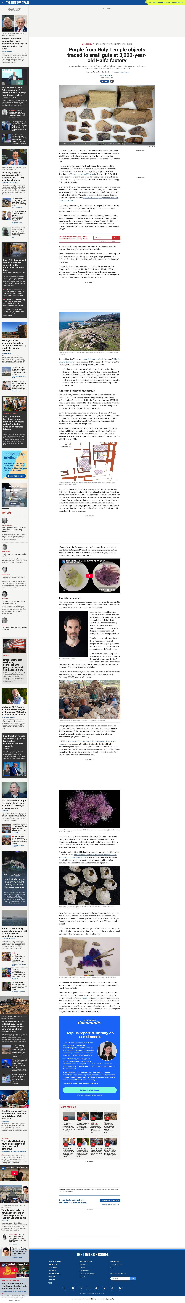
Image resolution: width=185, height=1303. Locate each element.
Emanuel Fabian (14, 182)
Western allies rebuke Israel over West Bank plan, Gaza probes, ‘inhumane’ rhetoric (19, 1078)
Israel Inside (69, 1189)
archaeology (77, 1189)
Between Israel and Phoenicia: (83, 174)
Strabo (84, 998)
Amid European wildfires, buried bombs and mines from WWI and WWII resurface (14, 1115)
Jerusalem (98, 1189)
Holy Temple (105, 1189)
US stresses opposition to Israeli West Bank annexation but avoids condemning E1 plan (109, 1127)
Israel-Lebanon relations (66, 1191)
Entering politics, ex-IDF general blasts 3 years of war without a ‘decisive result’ (19, 124)
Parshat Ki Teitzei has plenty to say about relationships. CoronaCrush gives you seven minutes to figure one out (14, 560)
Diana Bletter (15, 890)
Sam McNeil (6, 1121)
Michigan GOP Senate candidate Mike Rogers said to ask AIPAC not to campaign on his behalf (82, 1152)
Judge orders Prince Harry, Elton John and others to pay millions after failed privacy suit (110, 1151)
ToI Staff (13, 97)
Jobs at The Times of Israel (87, 1274)
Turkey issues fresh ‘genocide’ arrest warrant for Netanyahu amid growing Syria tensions (68, 1152)
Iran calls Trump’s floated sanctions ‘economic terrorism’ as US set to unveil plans (19, 986)
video (50, 1283)
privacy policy (83, 1264)
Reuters (15, 1069)
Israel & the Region (54, 1261)
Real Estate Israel (54, 1274)
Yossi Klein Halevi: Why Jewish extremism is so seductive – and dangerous (13, 1145)
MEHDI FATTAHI (17, 964)
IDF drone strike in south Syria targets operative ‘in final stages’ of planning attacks (19, 202)
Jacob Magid (6, 1031)
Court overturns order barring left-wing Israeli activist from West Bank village (13, 311)
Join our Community (157, 2)
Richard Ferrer (6, 574)
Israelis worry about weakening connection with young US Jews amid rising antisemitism (13, 665)
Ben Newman (5, 625)
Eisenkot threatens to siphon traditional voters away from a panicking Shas (17, 112)
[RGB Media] (94, 1299)
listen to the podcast (17, 476)
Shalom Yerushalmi (14, 117)
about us (82, 1267)
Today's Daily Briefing (14, 455)
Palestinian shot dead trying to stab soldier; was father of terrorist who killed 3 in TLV (14, 301)
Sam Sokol (6, 97)
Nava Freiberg (13, 1244)
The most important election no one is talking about (13, 602)
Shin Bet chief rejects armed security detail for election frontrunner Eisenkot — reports (14, 741)
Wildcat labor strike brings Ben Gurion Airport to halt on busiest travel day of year (19, 840)
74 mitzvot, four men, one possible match (14, 555)
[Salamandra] (109, 1299)
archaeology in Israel (88, 1189)
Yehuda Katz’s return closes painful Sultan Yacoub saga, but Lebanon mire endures (17, 1238)
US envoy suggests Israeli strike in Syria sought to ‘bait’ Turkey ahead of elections (83, 1126)
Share (106, 81)
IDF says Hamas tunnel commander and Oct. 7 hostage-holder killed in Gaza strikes (19, 370)
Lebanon (112, 1189)
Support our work (89, 1090)
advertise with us (84, 1270)
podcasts (51, 1280)
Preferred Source (123, 72)
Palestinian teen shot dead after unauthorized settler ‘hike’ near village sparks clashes (14, 291)
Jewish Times (52, 1264)
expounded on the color (92, 359)
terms (113, 241)
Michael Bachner (7, 51)
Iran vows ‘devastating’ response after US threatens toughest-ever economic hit (19, 972)
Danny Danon (5, 598)
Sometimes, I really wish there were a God (13, 578)
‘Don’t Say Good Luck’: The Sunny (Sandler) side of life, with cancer (14, 1286)
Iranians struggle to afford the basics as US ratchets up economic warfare (18, 958)
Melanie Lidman (107, 75)
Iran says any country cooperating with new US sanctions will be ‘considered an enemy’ (69, 1127)
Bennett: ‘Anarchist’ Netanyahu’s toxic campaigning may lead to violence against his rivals (14, 43)
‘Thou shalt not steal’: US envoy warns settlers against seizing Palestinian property (19, 1063)
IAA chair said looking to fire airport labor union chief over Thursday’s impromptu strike (14, 804)
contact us (83, 1277)
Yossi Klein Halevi (21, 1151)
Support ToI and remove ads (175, 2)
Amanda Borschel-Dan (9, 1151)
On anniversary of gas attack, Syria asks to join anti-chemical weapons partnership (18, 231)
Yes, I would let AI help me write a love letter (14, 629)
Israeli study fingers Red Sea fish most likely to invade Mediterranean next (95, 1127)
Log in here (116, 1204)
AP (14, 391)
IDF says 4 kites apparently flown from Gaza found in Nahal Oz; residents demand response (14, 345)
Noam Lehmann (16, 1070)
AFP (14, 237)
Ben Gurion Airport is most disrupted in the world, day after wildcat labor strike (96, 1151)
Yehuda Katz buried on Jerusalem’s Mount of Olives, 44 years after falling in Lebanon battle (13, 1214)
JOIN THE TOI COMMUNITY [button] (110, 1200)
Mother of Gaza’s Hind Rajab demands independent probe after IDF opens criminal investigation (19, 385)
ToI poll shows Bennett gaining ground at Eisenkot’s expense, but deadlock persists (19, 138)
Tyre (117, 1189)
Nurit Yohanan (8, 272)
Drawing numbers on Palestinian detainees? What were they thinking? (14, 530)
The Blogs (51, 1277)
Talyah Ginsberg (6, 551)
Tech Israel (52, 1270)
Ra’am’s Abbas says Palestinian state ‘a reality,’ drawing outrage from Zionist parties (14, 91)
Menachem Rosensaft (7, 525)
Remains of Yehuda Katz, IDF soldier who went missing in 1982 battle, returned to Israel (19, 1251)
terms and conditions (86, 1261)
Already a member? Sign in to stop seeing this (90, 1095)
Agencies (15, 222)
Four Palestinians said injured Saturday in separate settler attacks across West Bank (14, 265)
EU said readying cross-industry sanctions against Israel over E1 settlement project (18, 1049)
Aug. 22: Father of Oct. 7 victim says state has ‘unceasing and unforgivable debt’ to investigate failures (13, 422)
